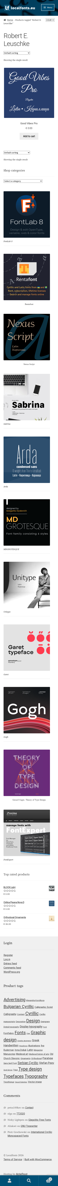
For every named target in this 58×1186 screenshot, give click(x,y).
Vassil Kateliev (21, 1082)
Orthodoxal (36, 1058)
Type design (30, 1069)
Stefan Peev (46, 1063)
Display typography (31, 1026)
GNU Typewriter (29, 1126)
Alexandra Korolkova (35, 1000)
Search (29, 1180)
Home (10, 20)
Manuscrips (9, 1054)
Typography (36, 1076)
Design (33, 1020)
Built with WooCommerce (38, 1159)
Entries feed (10, 963)
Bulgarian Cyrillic (19, 1006)
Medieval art (22, 1054)
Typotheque (9, 1082)
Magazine (38, 1050)
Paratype (48, 1058)
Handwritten (11, 1045)
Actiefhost (21, 1174)
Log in (7, 959)
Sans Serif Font (10, 1063)
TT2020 (21, 1113)
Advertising (14, 999)
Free (28, 1033)
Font (45, 1027)
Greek (35, 1040)
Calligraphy (10, 1014)
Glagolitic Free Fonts (39, 1119)
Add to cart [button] (29, 136)
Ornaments (25, 1058)
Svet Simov (8, 1070)
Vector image (35, 1081)
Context (21, 1014)
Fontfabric (9, 1033)
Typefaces (14, 1076)
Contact (29, 1107)
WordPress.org (12, 971)
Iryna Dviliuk (20, 1050)
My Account (9, 1180)
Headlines (23, 1046)
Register (8, 955)
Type (15, 1070)
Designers (45, 1021)
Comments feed (12, 967)
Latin (30, 1049)
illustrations (34, 1045)
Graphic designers (24, 1041)
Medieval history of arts (39, 1054)
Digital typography (11, 1027)
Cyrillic (32, 1013)
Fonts (20, 1032)
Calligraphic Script (44, 1007)
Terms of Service (13, 1159)
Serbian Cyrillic (28, 1063)
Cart (45, 1178)
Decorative (21, 1021)
